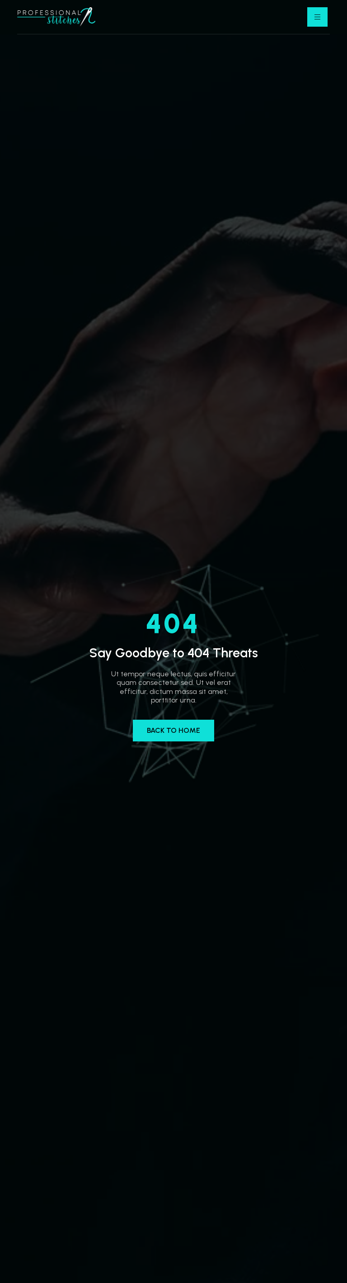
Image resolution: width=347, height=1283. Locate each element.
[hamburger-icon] (317, 17)
